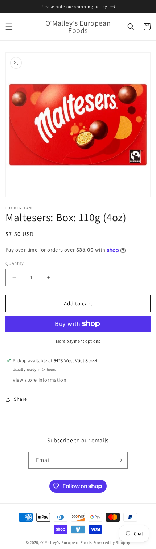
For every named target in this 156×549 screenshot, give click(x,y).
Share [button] (20, 399)
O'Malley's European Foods (66, 542)
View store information (39, 380)
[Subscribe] (119, 460)
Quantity (14, 263)
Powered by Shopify (112, 542)
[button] (9, 27)
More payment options (78, 341)
